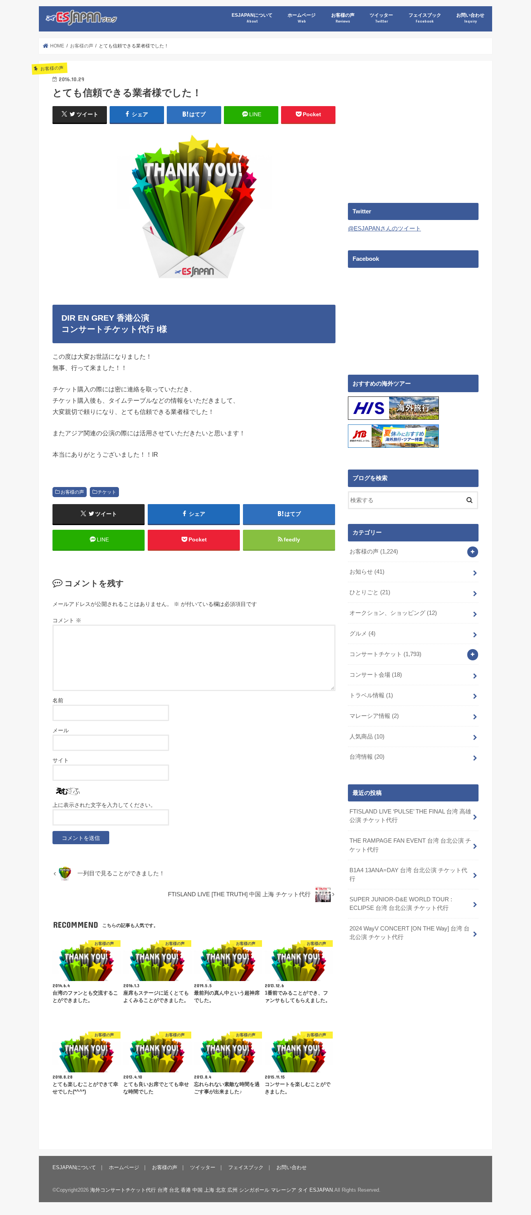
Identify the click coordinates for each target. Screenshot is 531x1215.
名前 (57, 700)
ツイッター (381, 17)
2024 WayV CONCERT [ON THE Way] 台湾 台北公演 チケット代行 (409, 932)
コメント (66, 620)
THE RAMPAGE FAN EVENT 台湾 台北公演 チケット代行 (410, 845)
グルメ (362, 633)
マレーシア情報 (374, 716)
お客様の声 (343, 17)
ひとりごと (369, 592)
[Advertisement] (413, 128)
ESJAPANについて (252, 17)
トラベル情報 (371, 695)
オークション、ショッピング (393, 613)
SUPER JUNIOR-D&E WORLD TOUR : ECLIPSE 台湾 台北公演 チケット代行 (400, 903)
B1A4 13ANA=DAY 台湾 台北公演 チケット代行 (408, 874)
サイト (60, 760)
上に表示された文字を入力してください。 (104, 805)
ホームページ (302, 17)
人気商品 (366, 736)
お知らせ (366, 572)
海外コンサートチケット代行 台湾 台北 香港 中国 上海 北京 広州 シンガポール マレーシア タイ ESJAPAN (211, 1190)
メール (60, 730)
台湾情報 (366, 757)
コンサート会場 (375, 675)
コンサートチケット (385, 654)
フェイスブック (425, 17)
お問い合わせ (470, 17)
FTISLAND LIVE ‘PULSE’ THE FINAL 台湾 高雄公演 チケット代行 (410, 815)
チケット (107, 492)
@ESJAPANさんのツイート (384, 228)
